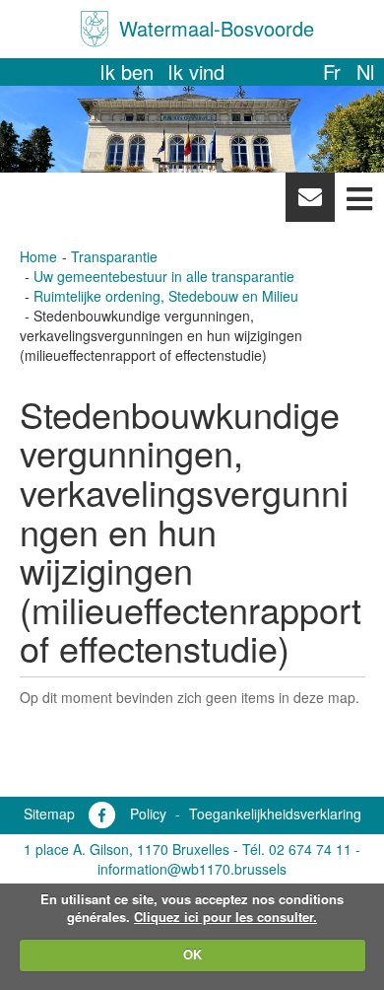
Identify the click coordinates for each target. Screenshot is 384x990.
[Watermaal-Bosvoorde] (94, 29)
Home (38, 256)
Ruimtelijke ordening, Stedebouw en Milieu (165, 296)
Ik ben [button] (126, 71)
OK (192, 954)
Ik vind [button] (195, 71)
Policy (148, 813)
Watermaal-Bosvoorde (216, 28)
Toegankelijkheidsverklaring (275, 813)
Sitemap (49, 813)
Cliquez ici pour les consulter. (225, 916)
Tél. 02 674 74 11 (297, 849)
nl (365, 71)
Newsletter (310, 202)
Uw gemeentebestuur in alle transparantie (163, 276)
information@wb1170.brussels (192, 869)
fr (332, 71)
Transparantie (114, 256)
